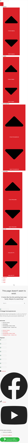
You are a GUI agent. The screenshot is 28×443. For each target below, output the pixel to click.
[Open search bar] (14, 285)
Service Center (6, 322)
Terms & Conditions (7, 432)
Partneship (5, 324)
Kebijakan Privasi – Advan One (9, 327)
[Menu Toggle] (1, 4)
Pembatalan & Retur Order (9, 325)
